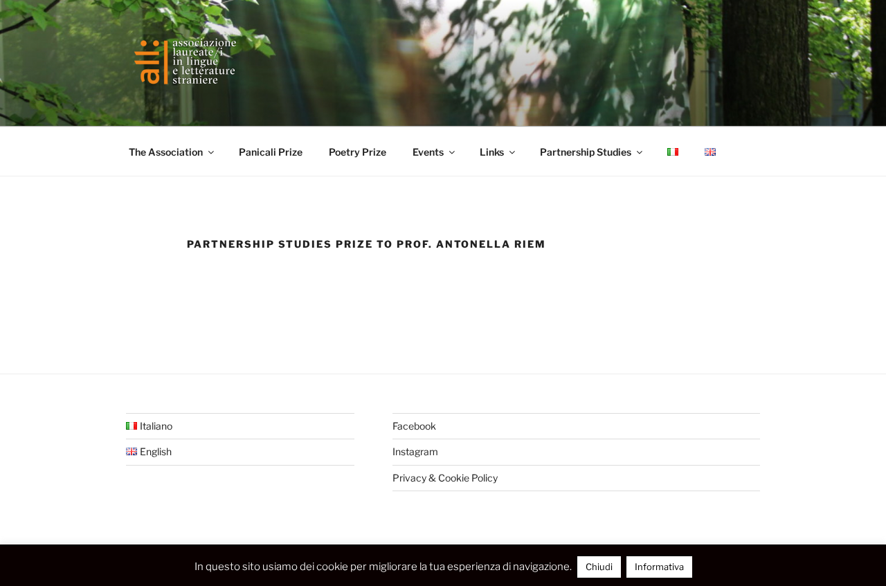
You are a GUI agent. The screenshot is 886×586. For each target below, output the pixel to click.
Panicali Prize (270, 152)
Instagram (415, 451)
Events (428, 152)
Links (492, 152)
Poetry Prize (357, 152)
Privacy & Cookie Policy (445, 478)
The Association (166, 152)
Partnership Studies (585, 152)
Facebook (414, 426)
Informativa (659, 566)
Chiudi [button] (599, 566)
